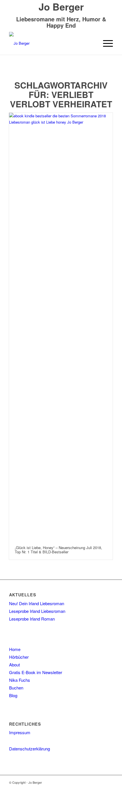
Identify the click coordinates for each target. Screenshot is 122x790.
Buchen (16, 688)
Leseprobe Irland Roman (32, 619)
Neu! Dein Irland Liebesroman (36, 603)
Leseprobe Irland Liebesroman (37, 611)
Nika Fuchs (19, 680)
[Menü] (105, 43)
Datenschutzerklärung (29, 749)
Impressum (19, 732)
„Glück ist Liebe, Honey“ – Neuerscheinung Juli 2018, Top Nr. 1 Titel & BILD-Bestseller (58, 549)
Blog (13, 695)
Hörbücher (19, 657)
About (14, 665)
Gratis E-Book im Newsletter (35, 672)
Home (14, 649)
